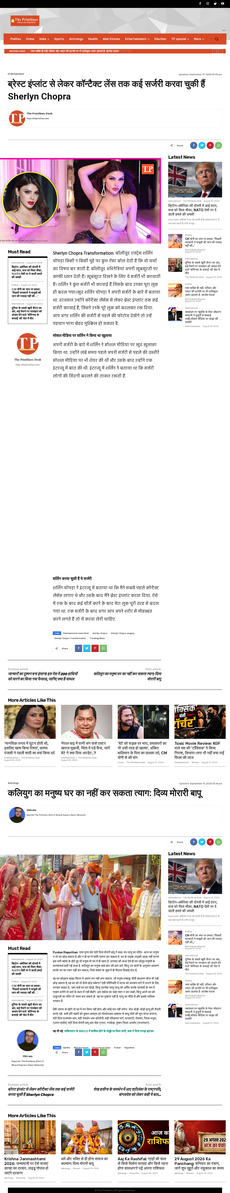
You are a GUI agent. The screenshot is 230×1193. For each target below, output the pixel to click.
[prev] (214, 51)
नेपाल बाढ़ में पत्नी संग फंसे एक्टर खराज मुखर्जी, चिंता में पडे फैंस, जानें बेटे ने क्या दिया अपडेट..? (85, 748)
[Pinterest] (210, 145)
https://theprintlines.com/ (38, 118)
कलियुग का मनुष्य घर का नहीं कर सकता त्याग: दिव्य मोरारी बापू (127, 677)
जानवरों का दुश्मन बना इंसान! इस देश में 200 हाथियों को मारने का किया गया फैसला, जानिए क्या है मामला (42, 677)
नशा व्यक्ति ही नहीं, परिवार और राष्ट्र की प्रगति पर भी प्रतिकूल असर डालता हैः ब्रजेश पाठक (74, 51)
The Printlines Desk (39, 113)
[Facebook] (200, 4)
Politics (15, 285)
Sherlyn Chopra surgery (123, 633)
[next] (220, 51)
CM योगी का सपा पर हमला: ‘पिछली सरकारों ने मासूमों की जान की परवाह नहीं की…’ (26, 292)
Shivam (195, 762)
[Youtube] (222, 4)
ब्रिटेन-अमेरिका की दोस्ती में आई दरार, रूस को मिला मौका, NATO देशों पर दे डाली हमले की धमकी (27, 272)
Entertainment (16, 74)
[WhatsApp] (218, 145)
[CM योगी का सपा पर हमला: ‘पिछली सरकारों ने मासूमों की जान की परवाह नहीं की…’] (175, 241)
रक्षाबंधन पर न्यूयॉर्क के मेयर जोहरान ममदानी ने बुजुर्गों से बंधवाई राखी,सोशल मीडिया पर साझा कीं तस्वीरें (203, 317)
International (18, 263)
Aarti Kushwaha (192, 326)
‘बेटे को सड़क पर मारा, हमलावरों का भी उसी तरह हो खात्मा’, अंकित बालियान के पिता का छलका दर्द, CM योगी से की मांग (142, 750)
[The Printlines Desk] (17, 118)
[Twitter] (215, 4)
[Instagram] (207, 4)
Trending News (97, 638)
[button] (216, 38)
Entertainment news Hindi (76, 633)
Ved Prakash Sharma (195, 250)
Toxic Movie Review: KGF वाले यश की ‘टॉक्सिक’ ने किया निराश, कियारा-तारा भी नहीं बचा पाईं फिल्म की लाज (199, 750)
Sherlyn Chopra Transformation (70, 638)
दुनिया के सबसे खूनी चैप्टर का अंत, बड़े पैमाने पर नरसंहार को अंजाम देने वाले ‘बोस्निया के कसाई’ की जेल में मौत (27, 313)
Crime (121, 762)
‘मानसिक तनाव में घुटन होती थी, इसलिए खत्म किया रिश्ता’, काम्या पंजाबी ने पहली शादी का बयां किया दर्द (29, 748)
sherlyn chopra (99, 633)
